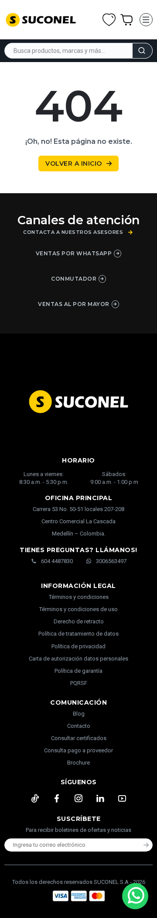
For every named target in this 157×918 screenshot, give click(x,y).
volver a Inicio (73, 163)
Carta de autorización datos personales (78, 658)
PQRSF (78, 683)
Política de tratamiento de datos (78, 633)
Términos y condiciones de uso (78, 609)
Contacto (78, 726)
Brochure (78, 762)
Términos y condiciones (79, 597)
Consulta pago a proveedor (78, 750)
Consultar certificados (78, 738)
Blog (79, 713)
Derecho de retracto (79, 621)
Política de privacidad (78, 646)
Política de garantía (78, 671)
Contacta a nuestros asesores (73, 232)
